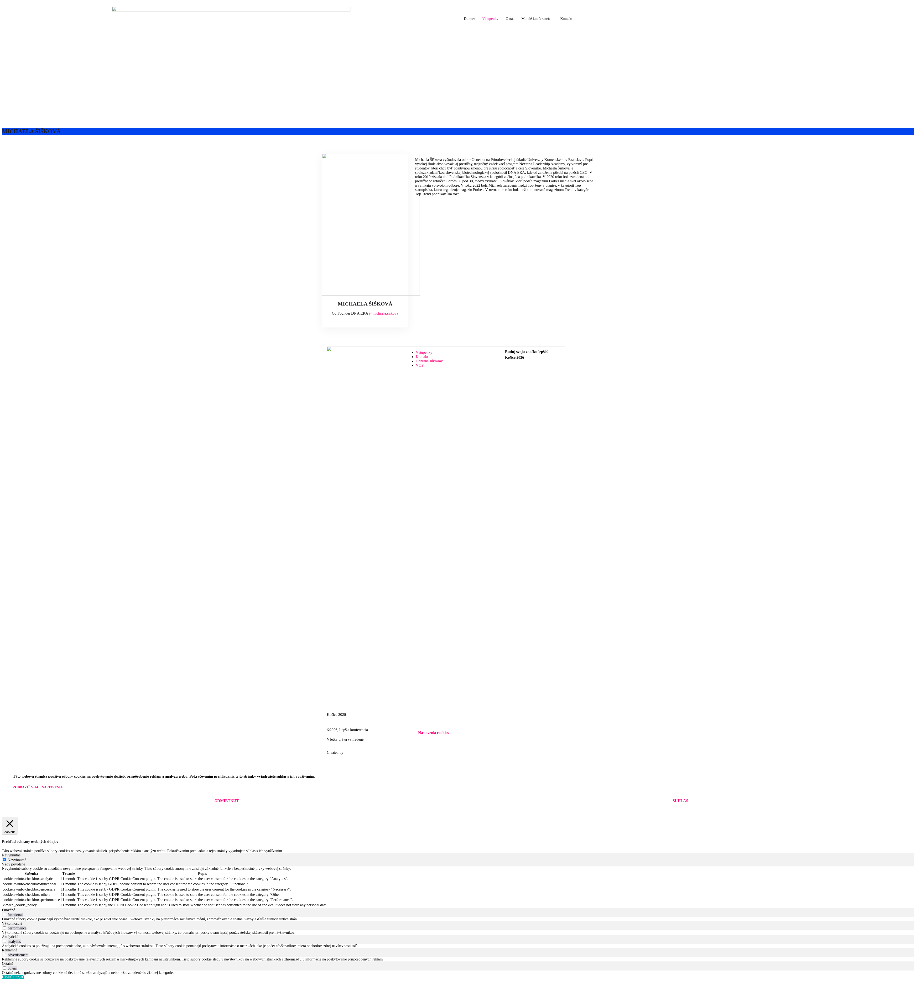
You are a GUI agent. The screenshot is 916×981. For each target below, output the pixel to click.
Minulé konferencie (536, 19)
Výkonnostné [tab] (12, 923)
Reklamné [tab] (9, 950)
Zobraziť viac (26, 787)
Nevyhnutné (17, 860)
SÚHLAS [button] (680, 801)
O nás (510, 19)
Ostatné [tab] (7, 963)
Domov (469, 19)
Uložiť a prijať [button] (13, 977)
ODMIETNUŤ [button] (226, 801)
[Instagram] (547, 374)
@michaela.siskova (383, 313)
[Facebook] (547, 370)
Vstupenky (490, 19)
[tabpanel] (458, 887)
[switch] (4, 914)
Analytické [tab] (10, 937)
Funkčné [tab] (8, 910)
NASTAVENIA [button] (433, 736)
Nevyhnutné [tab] (11, 855)
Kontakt (566, 19)
